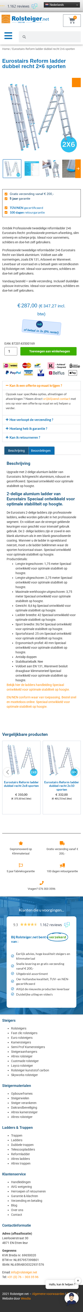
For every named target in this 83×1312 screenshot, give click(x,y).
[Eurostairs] (21, 776)
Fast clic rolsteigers (24, 1033)
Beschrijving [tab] (16, 450)
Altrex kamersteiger (24, 1112)
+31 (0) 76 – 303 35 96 (23, 1277)
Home (6, 49)
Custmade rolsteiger (25, 1061)
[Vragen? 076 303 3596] (42, 883)
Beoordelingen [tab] (41, 450)
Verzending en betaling (26, 1200)
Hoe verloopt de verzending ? (31, 420)
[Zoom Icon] (76, 82)
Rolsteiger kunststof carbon (30, 1070)
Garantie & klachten (24, 1196)
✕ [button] (78, 1280)
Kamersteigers (21, 1042)
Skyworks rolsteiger (24, 1075)
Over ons (17, 1210)
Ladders (16, 1140)
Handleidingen (21, 1182)
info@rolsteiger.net (24, 1272)
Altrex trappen (21, 1163)
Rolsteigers (18, 1028)
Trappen (16, 1135)
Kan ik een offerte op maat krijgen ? (36, 385)
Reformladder (20, 1154)
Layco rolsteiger (22, 1065)
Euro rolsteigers (22, 1037)
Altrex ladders (20, 1159)
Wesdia (26, 1298)
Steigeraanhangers (24, 1051)
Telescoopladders (23, 1149)
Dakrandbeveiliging (24, 1107)
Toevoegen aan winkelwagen (49, 351)
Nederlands (56, 4)
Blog (14, 1205)
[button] (41, 385)
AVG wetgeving (21, 1186)
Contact (16, 1214)
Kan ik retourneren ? (25, 437)
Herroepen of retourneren (28, 1191)
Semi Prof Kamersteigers (28, 1047)
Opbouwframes (22, 1093)
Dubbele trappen (22, 1145)
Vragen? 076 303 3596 (41, 888)
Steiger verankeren (24, 1103)
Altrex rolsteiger (22, 1056)
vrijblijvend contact (56, 399)
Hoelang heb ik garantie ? (28, 428)
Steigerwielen (20, 1098)
